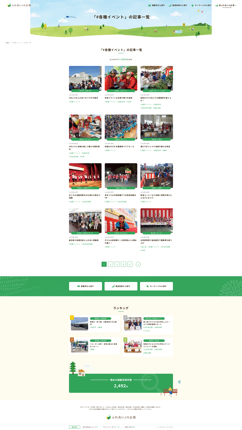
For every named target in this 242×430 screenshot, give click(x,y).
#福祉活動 (157, 108)
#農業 (164, 150)
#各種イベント (74, 102)
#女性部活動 (73, 156)
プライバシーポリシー (110, 427)
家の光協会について (89, 427)
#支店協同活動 (146, 108)
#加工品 (143, 247)
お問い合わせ (129, 427)
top (7, 43)
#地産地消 (121, 102)
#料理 (129, 102)
